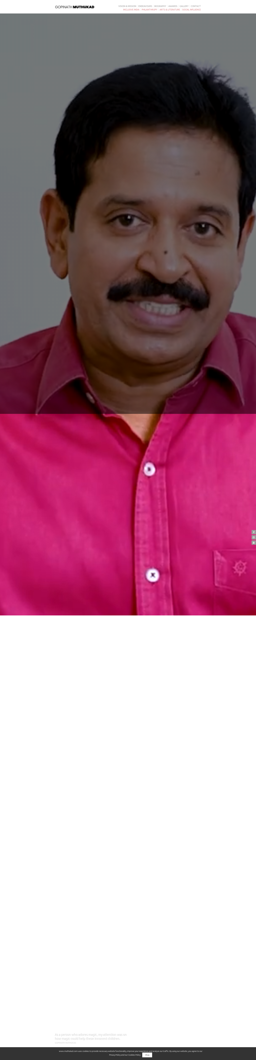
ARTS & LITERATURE (170, 9)
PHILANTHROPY (149, 9)
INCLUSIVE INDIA (131, 9)
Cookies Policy (134, 1055)
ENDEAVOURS (145, 6)
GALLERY (184, 6)
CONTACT (196, 6)
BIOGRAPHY (160, 6)
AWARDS (172, 6)
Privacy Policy (115, 1055)
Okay (147, 1055)
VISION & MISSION (127, 6)
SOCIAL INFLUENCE (191, 9)
